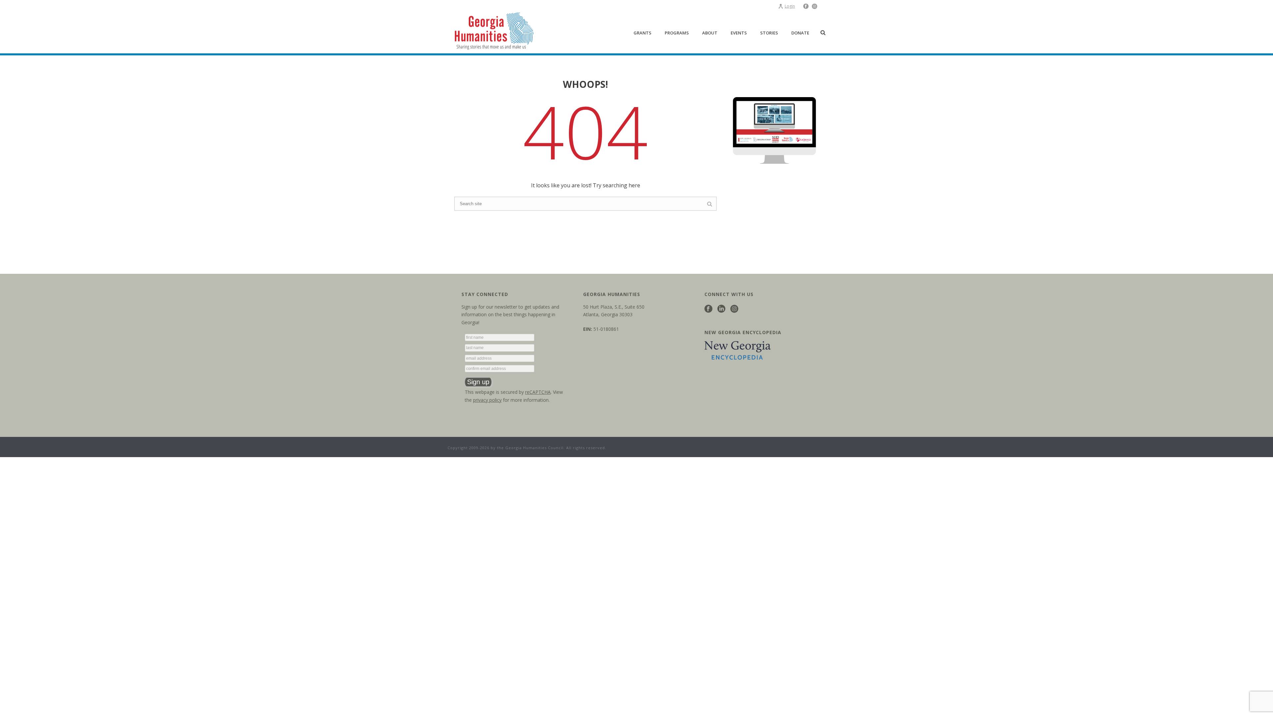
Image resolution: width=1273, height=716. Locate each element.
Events (739, 33)
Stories (769, 33)
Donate (800, 33)
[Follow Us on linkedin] (721, 309)
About (709, 33)
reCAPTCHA (538, 392)
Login (790, 6)
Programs (677, 33)
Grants (642, 33)
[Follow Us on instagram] (734, 309)
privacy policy (487, 400)
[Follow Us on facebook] (708, 309)
